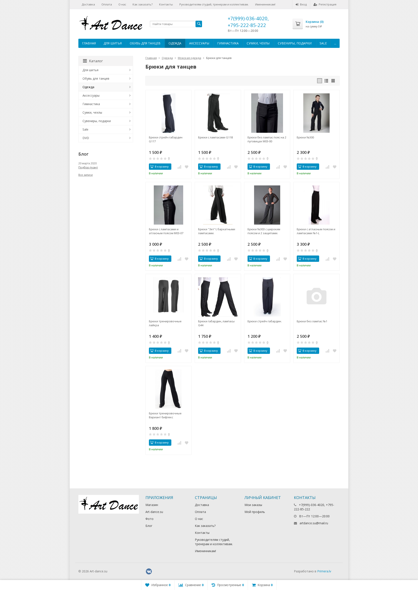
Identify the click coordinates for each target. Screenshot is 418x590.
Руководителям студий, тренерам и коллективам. (214, 4)
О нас (122, 4)
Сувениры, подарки (295, 43)
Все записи (85, 175)
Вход (303, 4)
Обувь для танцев (145, 43)
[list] (326, 80)
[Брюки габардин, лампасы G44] (218, 297)
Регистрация (327, 4)
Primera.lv (324, 571)
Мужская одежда (189, 58)
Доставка (88, 4)
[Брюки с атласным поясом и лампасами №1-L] (316, 205)
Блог (148, 526)
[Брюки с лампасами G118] (218, 113)
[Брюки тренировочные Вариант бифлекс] (168, 389)
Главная (89, 43)
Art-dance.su (154, 512)
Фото (149, 519)
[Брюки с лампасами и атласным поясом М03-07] (168, 205)
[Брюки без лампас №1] (316, 297)
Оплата (106, 4)
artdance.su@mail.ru (314, 523)
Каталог (96, 61)
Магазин (151, 505)
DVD (86, 138)
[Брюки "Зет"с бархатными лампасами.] (218, 205)
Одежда (175, 43)
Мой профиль (254, 512)
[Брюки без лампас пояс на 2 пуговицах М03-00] (267, 113)
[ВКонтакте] (148, 571)
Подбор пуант (88, 167)
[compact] (333, 80)
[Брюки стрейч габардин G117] (168, 113)
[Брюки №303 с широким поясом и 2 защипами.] (267, 205)
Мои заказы (253, 505)
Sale (323, 43)
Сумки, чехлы (258, 43)
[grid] (319, 80)
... (335, 43)
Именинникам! (265, 4)
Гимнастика (228, 43)
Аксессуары (199, 43)
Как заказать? (143, 4)
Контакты (166, 4)
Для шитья (113, 43)
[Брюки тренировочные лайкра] (168, 297)
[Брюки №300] (316, 113)
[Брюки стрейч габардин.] (267, 297)
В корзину (162, 166)
